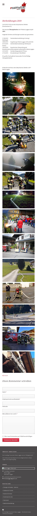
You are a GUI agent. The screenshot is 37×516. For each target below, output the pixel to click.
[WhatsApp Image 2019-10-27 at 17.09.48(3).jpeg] (18, 270)
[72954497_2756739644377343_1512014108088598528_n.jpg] (18, 124)
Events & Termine (7, 493)
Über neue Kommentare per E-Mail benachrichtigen (18, 436)
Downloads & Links (8, 497)
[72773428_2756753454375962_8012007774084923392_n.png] (18, 84)
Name (4, 392)
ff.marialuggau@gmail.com (10, 478)
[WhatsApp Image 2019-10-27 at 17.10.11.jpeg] (18, 362)
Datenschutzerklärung (8, 503)
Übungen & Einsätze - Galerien (10, 487)
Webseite (5, 406)
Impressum (6, 500)
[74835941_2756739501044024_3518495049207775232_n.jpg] (18, 162)
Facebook (3, 510)
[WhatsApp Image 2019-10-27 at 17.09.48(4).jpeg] (18, 315)
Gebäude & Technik (8, 490)
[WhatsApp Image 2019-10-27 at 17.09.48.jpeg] (18, 293)
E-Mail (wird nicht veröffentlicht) (11, 399)
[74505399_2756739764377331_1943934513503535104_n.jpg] (18, 181)
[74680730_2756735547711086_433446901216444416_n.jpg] (18, 246)
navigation (3, 4)
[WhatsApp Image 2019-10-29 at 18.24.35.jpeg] (18, 339)
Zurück (6, 375)
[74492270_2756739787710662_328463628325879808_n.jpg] (18, 199)
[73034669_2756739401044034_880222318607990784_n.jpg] (18, 221)
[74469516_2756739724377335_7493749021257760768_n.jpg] (18, 143)
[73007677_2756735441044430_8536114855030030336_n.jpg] (18, 106)
